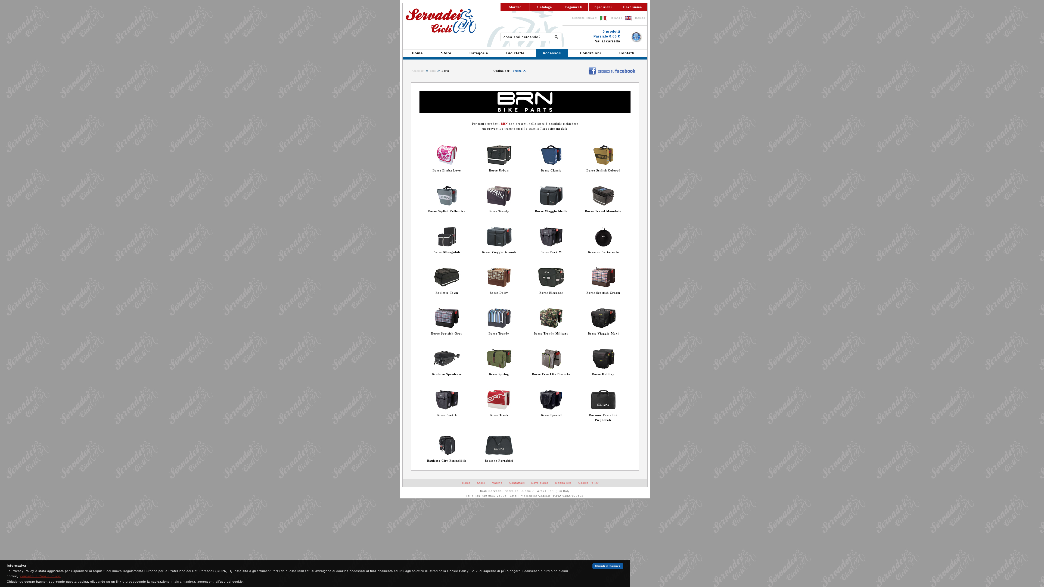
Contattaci (517, 482)
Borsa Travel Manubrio (603, 211)
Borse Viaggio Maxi (603, 333)
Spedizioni (603, 7)
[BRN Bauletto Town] (447, 286)
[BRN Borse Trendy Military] (551, 327)
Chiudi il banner (607, 565)
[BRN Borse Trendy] (499, 205)
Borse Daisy (499, 292)
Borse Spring (499, 374)
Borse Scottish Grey (446, 333)
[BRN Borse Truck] (499, 408)
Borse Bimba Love (447, 170)
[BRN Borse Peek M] (551, 245)
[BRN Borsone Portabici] (499, 454)
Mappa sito (563, 482)
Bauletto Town (447, 292)
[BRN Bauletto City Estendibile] (447, 454)
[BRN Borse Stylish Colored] (603, 164)
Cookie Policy (588, 482)
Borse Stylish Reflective (446, 211)
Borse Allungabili (446, 252)
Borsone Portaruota (603, 252)
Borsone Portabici (499, 460)
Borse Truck (499, 415)
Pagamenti (573, 7)
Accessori (418, 70)
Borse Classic (551, 170)
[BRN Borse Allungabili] (447, 245)
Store (481, 482)
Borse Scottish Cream (603, 292)
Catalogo (544, 7)
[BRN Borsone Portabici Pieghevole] (603, 408)
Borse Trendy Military (551, 333)
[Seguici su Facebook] (585, 68)
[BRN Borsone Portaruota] (603, 245)
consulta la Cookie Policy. (40, 576)
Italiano (615, 18)
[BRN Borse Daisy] (499, 286)
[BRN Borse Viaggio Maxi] (603, 327)
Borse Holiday (603, 374)
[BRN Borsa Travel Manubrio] (603, 205)
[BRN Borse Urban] (499, 164)
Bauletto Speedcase (447, 374)
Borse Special (551, 415)
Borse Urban (499, 170)
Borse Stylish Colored (603, 170)
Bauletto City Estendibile (447, 460)
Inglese (640, 18)
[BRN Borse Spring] (499, 368)
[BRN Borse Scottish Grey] (447, 327)
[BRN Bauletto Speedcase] (447, 368)
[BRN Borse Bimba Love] (447, 164)
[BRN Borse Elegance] (551, 286)
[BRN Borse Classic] (551, 164)
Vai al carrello (607, 41)
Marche (515, 7)
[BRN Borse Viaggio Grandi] (499, 245)
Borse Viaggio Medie (551, 211)
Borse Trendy (499, 211)
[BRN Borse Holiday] (603, 368)
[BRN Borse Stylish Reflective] (447, 205)
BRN (433, 70)
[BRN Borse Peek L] (447, 408)
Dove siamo (632, 7)
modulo (562, 128)
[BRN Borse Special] (551, 408)
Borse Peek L (447, 415)
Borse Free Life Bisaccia (551, 374)
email (520, 128)
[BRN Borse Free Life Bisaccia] (551, 368)
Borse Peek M (551, 252)
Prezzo (517, 70)
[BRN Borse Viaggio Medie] (551, 205)
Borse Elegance (551, 292)
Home (466, 482)
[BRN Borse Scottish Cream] (603, 286)
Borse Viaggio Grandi (499, 252)
